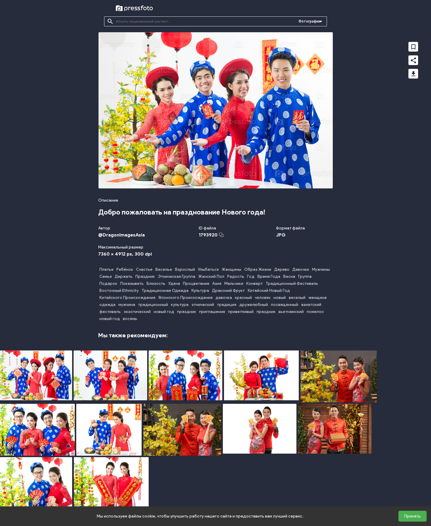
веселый (297, 297)
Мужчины (321, 269)
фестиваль (110, 311)
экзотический (137, 311)
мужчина (126, 304)
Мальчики (233, 283)
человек (263, 297)
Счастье (144, 269)
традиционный (153, 304)
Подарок (108, 283)
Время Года (268, 276)
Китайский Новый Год (269, 290)
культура (180, 304)
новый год (164, 311)
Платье (106, 269)
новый (280, 297)
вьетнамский (291, 311)
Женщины (231, 269)
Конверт (254, 283)
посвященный (284, 304)
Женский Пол (211, 276)
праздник (186, 311)
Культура (200, 290)
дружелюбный (253, 304)
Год (250, 276)
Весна (289, 276)
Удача (174, 283)
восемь (130, 318)
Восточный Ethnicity (119, 290)
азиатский (311, 304)
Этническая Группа (176, 276)
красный (243, 297)
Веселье (163, 269)
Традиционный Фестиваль (292, 283)
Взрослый (185, 269)
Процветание (196, 283)
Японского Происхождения (185, 297)
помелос (315, 311)
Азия (216, 283)
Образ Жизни (257, 269)
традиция (226, 304)
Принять (412, 516)
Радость (235, 276)
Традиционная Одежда (165, 290)
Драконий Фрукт (228, 290)
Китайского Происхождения (127, 297)
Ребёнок (124, 269)
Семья (105, 276)
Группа (305, 276)
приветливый (241, 311)
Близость (156, 283)
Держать (124, 276)
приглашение (212, 311)
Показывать (132, 283)
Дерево (281, 269)
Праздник (145, 276)
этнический (202, 304)
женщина (317, 297)
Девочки (300, 269)
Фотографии (309, 21)
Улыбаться (208, 269)
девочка (224, 297)
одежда (107, 304)
